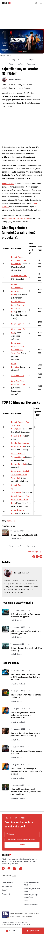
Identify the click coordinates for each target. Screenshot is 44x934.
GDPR (26, 901)
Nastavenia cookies (31, 904)
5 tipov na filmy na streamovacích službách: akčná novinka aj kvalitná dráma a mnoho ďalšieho (25, 791)
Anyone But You (19, 275)
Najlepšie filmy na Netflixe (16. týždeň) (24, 535)
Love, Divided (18, 464)
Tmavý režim (7, 876)
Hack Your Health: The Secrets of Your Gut (20, 474)
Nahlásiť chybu (33, 552)
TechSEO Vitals (25, 924)
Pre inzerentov (7, 886)
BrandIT (5, 890)
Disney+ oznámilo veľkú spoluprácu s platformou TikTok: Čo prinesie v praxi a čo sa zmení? (26, 771)
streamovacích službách (16, 218)
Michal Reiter (15, 79)
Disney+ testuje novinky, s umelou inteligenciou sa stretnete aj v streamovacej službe (22, 715)
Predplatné (6, 894)
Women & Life (18, 436)
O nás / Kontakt (7, 883)
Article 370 (8, 183)
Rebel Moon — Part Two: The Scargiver (18, 260)
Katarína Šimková (17, 684)
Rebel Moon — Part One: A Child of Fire (20, 499)
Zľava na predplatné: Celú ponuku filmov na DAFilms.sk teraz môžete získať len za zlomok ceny (25, 677)
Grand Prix (17, 485)
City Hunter (17, 324)
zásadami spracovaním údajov (25, 839)
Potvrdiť (22, 845)
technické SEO (7, 924)
